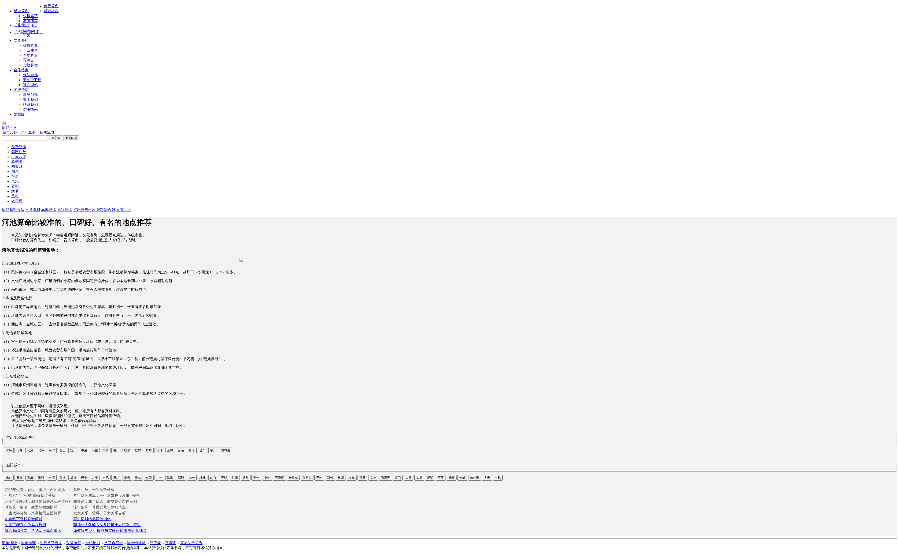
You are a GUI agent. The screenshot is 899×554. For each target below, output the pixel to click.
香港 (62, 477)
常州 (235, 477)
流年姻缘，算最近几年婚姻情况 (99, 507)
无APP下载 (32, 80)
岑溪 (84, 450)
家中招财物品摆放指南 (92, 519)
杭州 (341, 477)
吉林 (498, 477)
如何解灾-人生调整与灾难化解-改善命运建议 (110, 531)
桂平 (127, 450)
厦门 (398, 477)
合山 (62, 450)
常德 (373, 477)
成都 (73, 477)
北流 (30, 450)
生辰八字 (30, 16)
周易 (15, 171)
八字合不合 (113, 543)
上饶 (267, 477)
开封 (319, 477)
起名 (15, 176)
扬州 (246, 477)
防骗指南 (30, 109)
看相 (15, 186)
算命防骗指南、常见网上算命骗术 (33, 531)
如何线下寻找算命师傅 (23, 519)
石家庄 (279, 477)
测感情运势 (136, 543)
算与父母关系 (191, 543)
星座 (15, 196)
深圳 (181, 477)
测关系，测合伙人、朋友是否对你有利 (105, 501)
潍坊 (116, 477)
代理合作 (30, 75)
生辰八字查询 (51, 543)
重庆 (30, 477)
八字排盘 (30, 26)
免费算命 (51, 6)
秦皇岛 (293, 477)
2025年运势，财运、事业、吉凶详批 (35, 490)
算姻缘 (16, 162)
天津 (19, 477)
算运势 (170, 543)
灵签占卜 (30, 60)
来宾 (106, 450)
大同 (408, 477)
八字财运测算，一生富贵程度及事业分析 (107, 495)
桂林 (138, 450)
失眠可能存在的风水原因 (25, 525)
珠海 (170, 477)
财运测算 (73, 543)
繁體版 (19, 114)
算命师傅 (119, 394)
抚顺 (452, 477)
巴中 (84, 477)
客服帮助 (21, 90)
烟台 (127, 477)
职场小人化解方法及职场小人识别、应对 (107, 525)
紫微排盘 (30, 21)
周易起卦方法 (13, 210)
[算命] (4, 123)
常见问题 (30, 95)
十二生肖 (30, 50)
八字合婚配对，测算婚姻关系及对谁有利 (38, 501)
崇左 (95, 450)
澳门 (41, 477)
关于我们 (30, 100)
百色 (181, 450)
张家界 (385, 477)
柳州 (116, 450)
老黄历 (16, 201)
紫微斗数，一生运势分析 (93, 490)
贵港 (192, 450)
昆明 (430, 477)
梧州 (149, 450)
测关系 (28, 31)
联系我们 (30, 104)
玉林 (170, 450)
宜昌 (362, 477)
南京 (213, 477)
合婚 (26, 36)
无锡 (224, 477)
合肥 (106, 477)
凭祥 (19, 450)
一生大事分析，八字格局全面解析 (33, 513)
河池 (159, 450)
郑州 (330, 477)
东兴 (9, 450)
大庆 (487, 477)
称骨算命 (30, 45)
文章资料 (21, 40)
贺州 (202, 450)
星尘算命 (21, 11)
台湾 (52, 477)
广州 (159, 477)
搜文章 (54, 138)
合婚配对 (92, 543)
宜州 (73, 450)
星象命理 (28, 543)
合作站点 (21, 70)
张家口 (307, 477)
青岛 (138, 477)
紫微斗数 (51, 11)
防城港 (225, 450)
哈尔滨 (474, 477)
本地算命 (30, 55)
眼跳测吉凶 (105, 210)
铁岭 (462, 477)
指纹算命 (30, 65)
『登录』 (21, 25)
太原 (419, 477)
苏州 (256, 477)
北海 (41, 450)
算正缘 (155, 543)
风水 (15, 181)
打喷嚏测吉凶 (84, 210)
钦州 (213, 450)
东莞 (149, 477)
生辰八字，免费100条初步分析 (30, 495)
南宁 (52, 450)
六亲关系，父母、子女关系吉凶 (99, 513)
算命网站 (30, 85)
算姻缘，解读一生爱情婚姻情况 (31, 507)
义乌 (352, 477)
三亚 (441, 477)
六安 (95, 477)
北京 (9, 477)
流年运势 (9, 543)
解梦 (15, 191)
